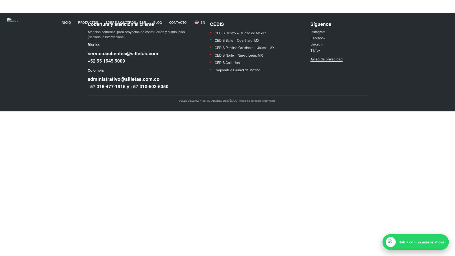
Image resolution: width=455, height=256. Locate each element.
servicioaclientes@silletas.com (75, 4)
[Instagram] (432, 4)
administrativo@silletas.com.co (123, 79)
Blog (157, 22)
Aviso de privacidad (326, 59)
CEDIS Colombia (227, 62)
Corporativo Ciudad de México (237, 70)
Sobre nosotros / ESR (125, 22)
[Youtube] (439, 4)
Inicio (66, 22)
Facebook (317, 38)
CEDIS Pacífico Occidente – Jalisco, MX (244, 47)
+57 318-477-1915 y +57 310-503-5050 (128, 86)
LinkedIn (316, 44)
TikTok (315, 50)
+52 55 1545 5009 (106, 61)
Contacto (178, 22)
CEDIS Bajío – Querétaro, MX (237, 40)
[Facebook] (426, 4)
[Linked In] (445, 4)
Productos (88, 22)
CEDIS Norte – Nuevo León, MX (239, 55)
